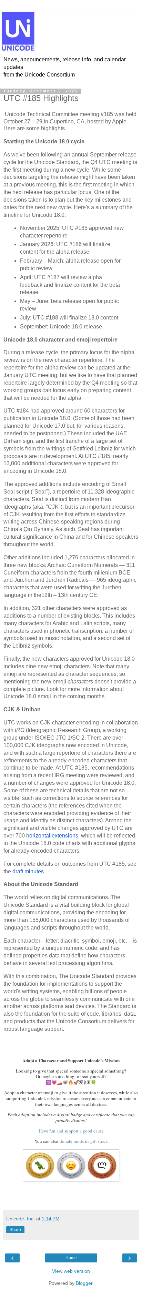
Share (15, 1229)
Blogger (84, 1283)
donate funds (72, 1141)
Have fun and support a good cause (71, 1131)
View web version (71, 1271)
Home (71, 1258)
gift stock (99, 1141)
